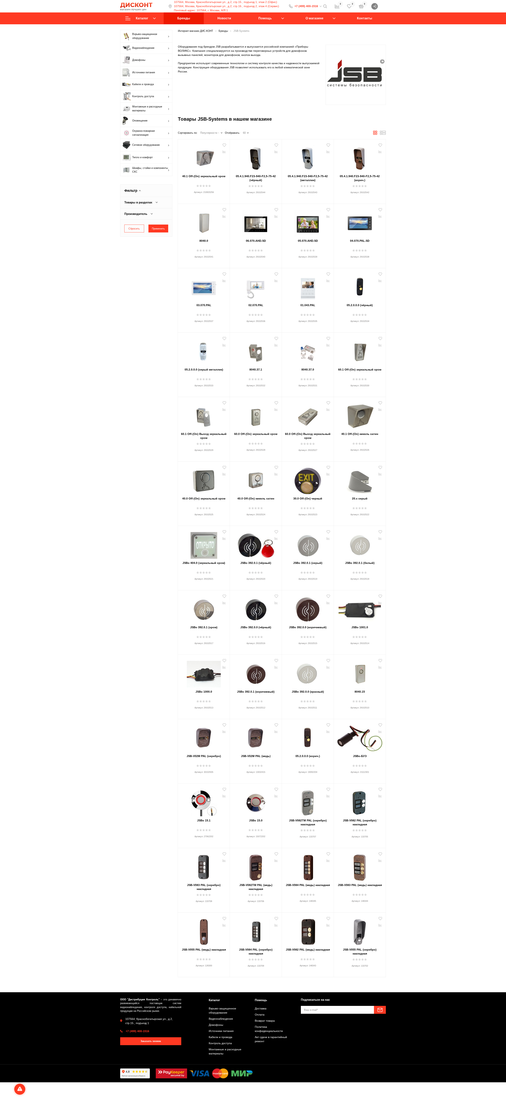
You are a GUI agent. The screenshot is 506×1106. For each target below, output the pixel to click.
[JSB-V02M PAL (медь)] (255, 737)
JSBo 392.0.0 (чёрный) (255, 627)
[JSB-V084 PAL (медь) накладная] (307, 866)
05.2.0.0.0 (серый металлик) (204, 369)
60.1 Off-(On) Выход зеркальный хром (204, 435)
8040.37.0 (307, 369)
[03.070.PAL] (204, 286)
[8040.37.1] (255, 350)
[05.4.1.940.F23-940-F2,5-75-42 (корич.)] (359, 157)
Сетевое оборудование (146, 144)
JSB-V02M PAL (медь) (256, 756)
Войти (382, 6)
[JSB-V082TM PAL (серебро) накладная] (307, 801)
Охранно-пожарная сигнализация (143, 132)
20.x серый (359, 498)
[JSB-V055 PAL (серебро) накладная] (359, 930)
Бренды (183, 18)
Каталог (142, 18)
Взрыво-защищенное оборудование (144, 36)
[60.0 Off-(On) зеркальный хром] (255, 415)
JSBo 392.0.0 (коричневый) (308, 627)
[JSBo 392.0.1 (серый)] (307, 544)
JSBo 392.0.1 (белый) (360, 562)
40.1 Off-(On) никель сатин (359, 433)
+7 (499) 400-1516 (306, 6)
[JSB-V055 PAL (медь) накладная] (204, 930)
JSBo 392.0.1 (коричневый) (256, 691)
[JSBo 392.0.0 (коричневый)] (307, 608)
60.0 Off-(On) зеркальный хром (255, 433)
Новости (224, 18)
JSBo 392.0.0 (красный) (308, 691)
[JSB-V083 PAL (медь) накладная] (359, 866)
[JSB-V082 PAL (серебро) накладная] (359, 801)
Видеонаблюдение (143, 47)
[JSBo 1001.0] (359, 608)
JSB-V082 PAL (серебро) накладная (360, 822)
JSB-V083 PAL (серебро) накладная (204, 887)
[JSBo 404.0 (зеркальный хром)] (204, 544)
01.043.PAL (307, 305)
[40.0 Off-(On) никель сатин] (255, 479)
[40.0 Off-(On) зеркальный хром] (204, 479)
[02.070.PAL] (255, 286)
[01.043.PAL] (307, 286)
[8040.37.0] (307, 350)
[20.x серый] (359, 479)
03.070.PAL (203, 305)
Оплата (259, 1014)
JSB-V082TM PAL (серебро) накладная (308, 822)
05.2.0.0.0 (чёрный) (360, 305)
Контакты (364, 18)
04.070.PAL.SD (359, 240)
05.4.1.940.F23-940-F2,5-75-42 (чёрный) (256, 178)
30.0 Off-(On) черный (307, 498)
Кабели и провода (143, 84)
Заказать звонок (151, 1041)
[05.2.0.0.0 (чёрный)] (359, 286)
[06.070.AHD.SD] (255, 222)
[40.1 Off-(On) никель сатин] (359, 415)
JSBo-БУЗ (360, 756)
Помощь (265, 18)
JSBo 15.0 (255, 820)
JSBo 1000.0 (203, 691)
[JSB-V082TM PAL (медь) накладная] (255, 866)
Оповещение (139, 120)
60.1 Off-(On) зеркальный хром (359, 369)
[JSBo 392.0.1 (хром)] (204, 608)
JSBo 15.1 (204, 820)
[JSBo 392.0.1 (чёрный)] (255, 544)
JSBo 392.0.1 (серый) (307, 562)
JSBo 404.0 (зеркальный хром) (203, 562)
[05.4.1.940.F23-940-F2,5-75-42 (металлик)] (307, 157)
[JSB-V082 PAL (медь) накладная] (307, 930)
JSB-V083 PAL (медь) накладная (360, 885)
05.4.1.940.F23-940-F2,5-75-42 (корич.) (360, 178)
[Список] (383, 134)
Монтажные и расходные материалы (147, 108)
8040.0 (203, 240)
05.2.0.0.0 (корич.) (307, 756)
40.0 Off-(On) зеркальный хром (203, 498)
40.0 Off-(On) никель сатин (255, 498)
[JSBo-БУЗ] (359, 737)
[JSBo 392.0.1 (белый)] (359, 544)
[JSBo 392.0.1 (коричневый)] (255, 672)
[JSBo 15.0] (255, 801)
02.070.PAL (255, 305)
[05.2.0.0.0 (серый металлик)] (204, 350)
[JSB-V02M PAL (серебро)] (204, 737)
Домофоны (138, 59)
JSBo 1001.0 (359, 627)
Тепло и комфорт (142, 157)
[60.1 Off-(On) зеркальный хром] (359, 350)
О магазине (314, 18)
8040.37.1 (255, 369)
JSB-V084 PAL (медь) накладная (308, 885)
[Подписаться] (380, 1010)
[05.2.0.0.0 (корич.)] (307, 737)
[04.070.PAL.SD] (359, 222)
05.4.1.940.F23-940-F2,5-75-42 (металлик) (308, 178)
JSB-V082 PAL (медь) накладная (308, 949)
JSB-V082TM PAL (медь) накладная (255, 887)
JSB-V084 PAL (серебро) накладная (256, 951)
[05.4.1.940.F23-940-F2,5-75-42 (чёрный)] (255, 157)
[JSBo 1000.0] (204, 672)
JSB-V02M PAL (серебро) (204, 756)
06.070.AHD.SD (256, 240)
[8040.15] (359, 672)
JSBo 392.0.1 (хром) (203, 627)
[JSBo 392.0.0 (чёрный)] (255, 608)
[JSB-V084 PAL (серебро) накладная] (255, 930)
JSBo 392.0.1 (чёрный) (255, 562)
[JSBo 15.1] (204, 801)
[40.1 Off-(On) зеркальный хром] (204, 157)
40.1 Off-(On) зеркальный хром (203, 176)
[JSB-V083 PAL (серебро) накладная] (204, 866)
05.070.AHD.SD (308, 240)
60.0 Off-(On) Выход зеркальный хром (307, 435)
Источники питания (143, 72)
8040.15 (360, 691)
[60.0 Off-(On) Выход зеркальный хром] (307, 415)
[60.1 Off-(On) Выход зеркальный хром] (204, 415)
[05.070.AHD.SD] (307, 222)
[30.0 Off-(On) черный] (307, 479)
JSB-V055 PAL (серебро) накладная (360, 951)
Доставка (260, 1008)
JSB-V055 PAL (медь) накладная (204, 949)
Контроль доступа (143, 96)
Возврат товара (265, 1020)
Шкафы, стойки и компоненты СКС (150, 169)
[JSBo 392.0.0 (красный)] (307, 672)
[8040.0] (204, 222)
